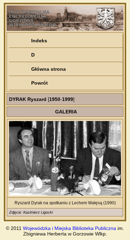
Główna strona (48, 69)
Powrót (39, 83)
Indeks (39, 40)
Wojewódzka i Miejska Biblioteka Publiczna (69, 228)
